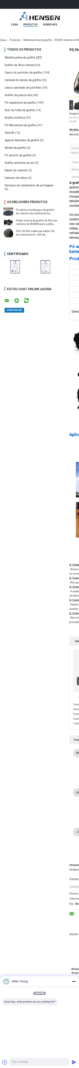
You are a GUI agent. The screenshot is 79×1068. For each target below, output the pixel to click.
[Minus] (74, 981)
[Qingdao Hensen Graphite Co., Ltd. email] (9, 300)
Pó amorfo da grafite (18, 155)
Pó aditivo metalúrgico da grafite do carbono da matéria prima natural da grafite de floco (35, 213)
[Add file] (4, 1062)
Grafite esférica (15, 117)
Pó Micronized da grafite (20, 125)
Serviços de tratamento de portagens (29, 185)
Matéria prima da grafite (38, 40)
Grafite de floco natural (19, 65)
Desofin (10, 132)
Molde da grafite (15, 148)
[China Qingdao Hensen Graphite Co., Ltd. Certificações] (15, 267)
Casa (14, 24)
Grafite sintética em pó (19, 163)
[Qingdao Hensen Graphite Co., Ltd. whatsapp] (19, 300)
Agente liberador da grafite (22, 140)
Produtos (30, 24)
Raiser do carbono (16, 170)
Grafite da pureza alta (18, 95)
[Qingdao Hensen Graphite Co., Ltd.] (39, 16)
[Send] (74, 1062)
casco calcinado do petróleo (23, 87)
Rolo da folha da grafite (20, 110)
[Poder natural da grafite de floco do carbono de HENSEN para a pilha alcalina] (8, 222)
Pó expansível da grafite (20, 102)
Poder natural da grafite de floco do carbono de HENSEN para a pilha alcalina (36, 224)
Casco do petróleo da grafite (23, 72)
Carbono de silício (16, 178)
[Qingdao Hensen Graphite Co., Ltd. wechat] (28, 300)
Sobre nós (50, 24)
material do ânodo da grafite (23, 80)
